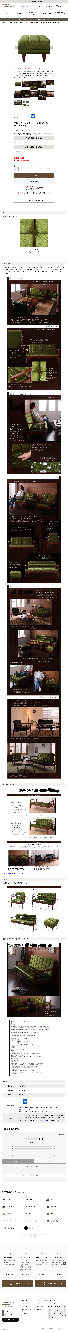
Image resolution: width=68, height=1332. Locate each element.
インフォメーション (41, 1300)
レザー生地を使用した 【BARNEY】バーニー (15, 873)
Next (51, 47)
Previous (17, 47)
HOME (4, 22)
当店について (21, 13)
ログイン (39, 1303)
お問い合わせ (62, 6)
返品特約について (41, 1309)
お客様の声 (18, 1161)
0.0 (41, 1138)
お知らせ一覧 (5, 1329)
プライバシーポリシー (16, 1329)
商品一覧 (34, 1237)
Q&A (50, 1161)
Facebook (8, 1315)
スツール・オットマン (20, 22)
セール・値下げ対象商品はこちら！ (34, 1)
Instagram (8, 1311)
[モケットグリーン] (34, 233)
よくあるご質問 (47, 13)
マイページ (44, 6)
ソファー (9, 22)
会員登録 (24, 1303)
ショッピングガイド (42, 1121)
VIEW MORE (10, 1274)
